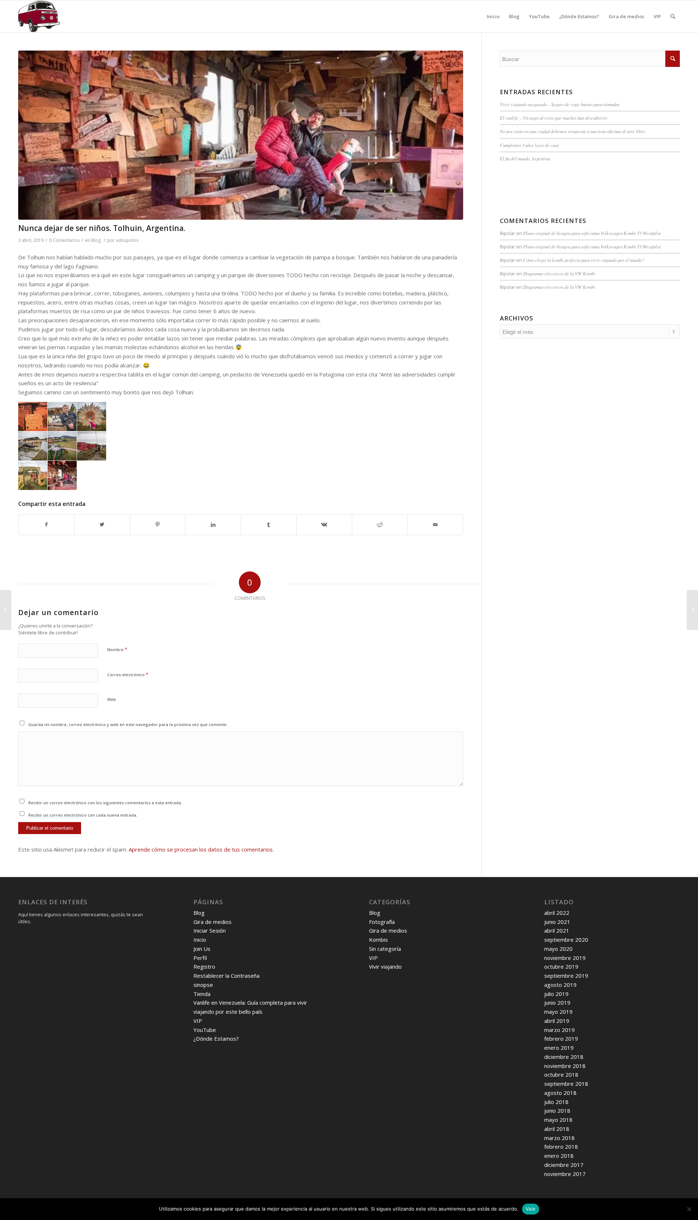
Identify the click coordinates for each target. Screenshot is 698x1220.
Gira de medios (212, 921)
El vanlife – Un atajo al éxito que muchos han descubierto (553, 118)
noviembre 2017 (565, 1173)
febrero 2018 (561, 1146)
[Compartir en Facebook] (46, 525)
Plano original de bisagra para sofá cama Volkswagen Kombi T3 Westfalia (592, 233)
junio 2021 (557, 921)
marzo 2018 (559, 1137)
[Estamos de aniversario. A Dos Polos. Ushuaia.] (692, 610)
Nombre (117, 649)
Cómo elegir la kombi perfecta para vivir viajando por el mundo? (583, 260)
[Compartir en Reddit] (380, 525)
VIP (197, 1020)
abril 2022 (556, 912)
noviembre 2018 (565, 1065)
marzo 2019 (559, 1029)
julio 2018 (556, 1101)
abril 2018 (556, 1128)
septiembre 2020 (566, 939)
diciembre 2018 (563, 1056)
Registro (204, 966)
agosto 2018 (560, 1092)
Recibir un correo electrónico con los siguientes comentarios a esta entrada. (105, 802)
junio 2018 (557, 1110)
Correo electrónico (127, 674)
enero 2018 (559, 1155)
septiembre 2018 (566, 1083)
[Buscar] (673, 16)
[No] (689, 1209)
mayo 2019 (558, 1011)
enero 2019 (559, 1047)
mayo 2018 (558, 1119)
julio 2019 (556, 993)
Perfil (200, 957)
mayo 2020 (558, 948)
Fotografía (382, 921)
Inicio (199, 939)
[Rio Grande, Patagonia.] (5, 610)
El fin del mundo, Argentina (525, 158)
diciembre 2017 (563, 1164)
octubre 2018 (561, 1074)
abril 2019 (556, 1020)
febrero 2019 (561, 1038)
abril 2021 (556, 930)
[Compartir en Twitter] (102, 525)
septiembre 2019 (566, 975)
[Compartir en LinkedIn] (213, 525)
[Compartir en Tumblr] (268, 525)
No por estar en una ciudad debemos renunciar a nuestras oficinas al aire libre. (573, 131)
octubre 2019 (561, 966)
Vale (530, 1209)
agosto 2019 (560, 984)
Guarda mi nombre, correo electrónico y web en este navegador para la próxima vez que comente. (128, 724)
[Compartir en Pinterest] (157, 525)
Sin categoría (385, 948)
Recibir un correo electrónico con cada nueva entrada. (82, 815)
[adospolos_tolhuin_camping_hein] (240, 135)
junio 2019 (557, 1002)
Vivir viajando (385, 966)
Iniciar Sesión (209, 930)
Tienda (201, 993)
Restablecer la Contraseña (226, 975)
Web (111, 699)
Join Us (201, 948)
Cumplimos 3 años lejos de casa (529, 145)
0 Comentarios (64, 240)
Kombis (378, 939)
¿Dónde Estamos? (216, 1038)
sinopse (203, 984)
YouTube (204, 1029)
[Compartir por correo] (435, 525)
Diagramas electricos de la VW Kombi (559, 273)
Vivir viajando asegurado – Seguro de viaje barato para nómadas (559, 104)
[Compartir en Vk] (324, 525)
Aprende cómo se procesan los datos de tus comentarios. (201, 849)
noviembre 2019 (565, 957)
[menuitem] (493, 16)
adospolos (127, 240)
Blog (96, 240)
